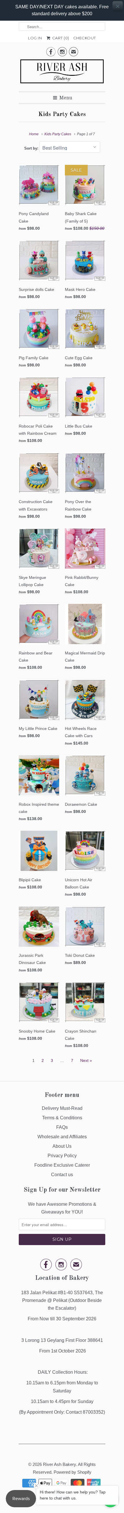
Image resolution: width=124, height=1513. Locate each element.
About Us (62, 1146)
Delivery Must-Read (62, 1108)
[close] (117, 6)
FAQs (62, 1127)
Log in (35, 38)
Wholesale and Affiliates (62, 1136)
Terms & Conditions (62, 1117)
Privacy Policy (62, 1155)
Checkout (84, 38)
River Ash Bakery (59, 1464)
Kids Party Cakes (62, 114)
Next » (86, 1060)
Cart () (60, 38)
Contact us (62, 1174)
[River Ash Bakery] (62, 73)
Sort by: (32, 148)
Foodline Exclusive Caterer (62, 1165)
